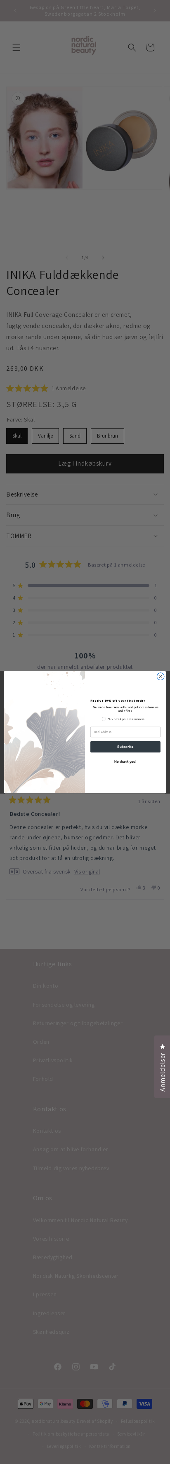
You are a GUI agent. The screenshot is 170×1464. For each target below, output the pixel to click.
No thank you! (125, 762)
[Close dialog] (160, 676)
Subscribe (125, 747)
